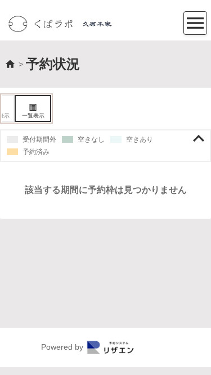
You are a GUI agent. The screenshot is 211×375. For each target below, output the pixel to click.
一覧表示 (33, 115)
